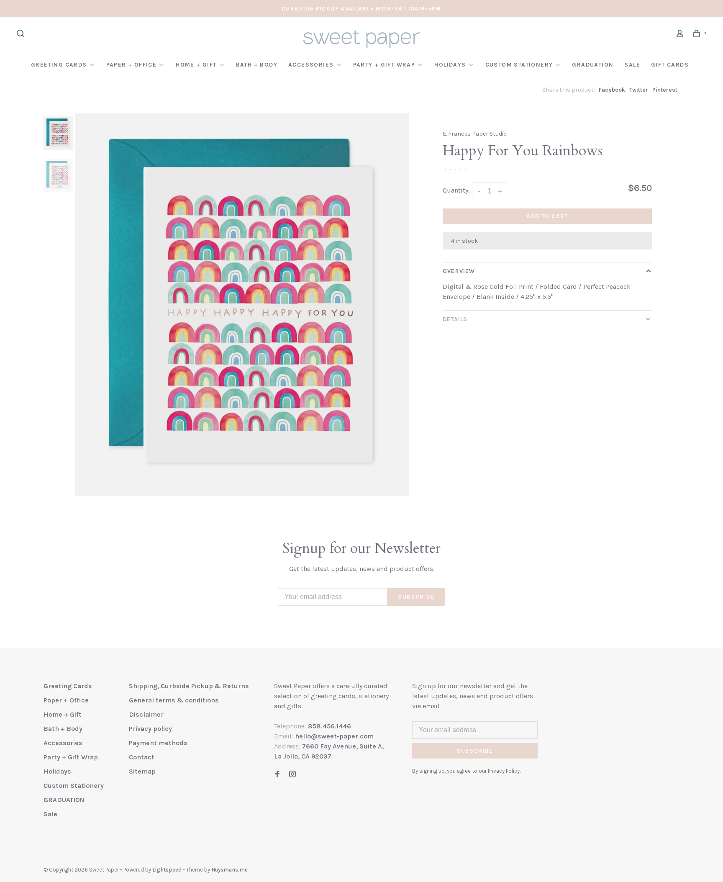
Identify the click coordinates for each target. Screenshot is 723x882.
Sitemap (142, 771)
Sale (632, 64)
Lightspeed (167, 870)
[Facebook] (277, 775)
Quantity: (456, 190)
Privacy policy (150, 729)
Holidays (450, 64)
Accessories (310, 64)
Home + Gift (196, 64)
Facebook (612, 89)
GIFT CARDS (670, 64)
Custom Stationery (519, 64)
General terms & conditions (174, 700)
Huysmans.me (229, 870)
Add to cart (547, 216)
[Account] (681, 35)
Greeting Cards (59, 64)
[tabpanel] (242, 304)
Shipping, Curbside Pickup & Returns (189, 686)
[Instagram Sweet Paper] (292, 775)
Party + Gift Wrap (384, 64)
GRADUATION (592, 64)
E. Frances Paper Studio (475, 133)
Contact (141, 757)
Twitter (638, 89)
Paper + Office (131, 64)
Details (455, 319)
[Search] (22, 35)
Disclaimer (146, 714)
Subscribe (416, 596)
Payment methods (158, 743)
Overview (459, 271)
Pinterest (664, 89)
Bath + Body (256, 64)
